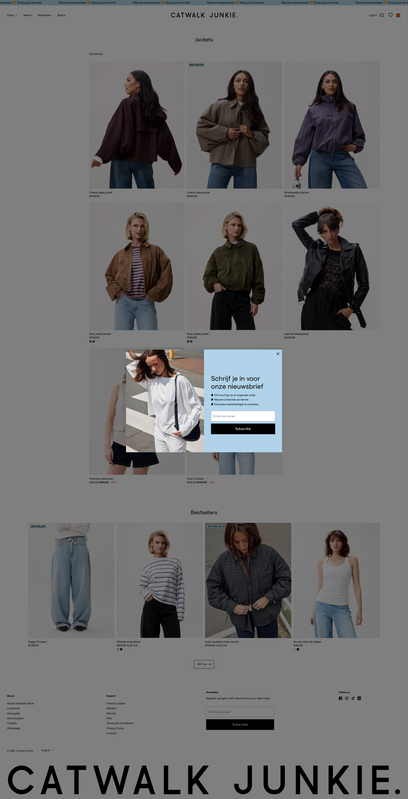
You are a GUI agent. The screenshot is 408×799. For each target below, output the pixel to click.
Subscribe (243, 429)
